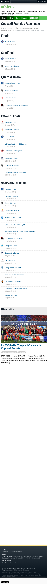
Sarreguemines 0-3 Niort (13, 268)
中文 (9, 30)
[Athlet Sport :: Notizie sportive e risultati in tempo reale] (8, 7)
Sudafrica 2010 (37, 556)
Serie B (41, 11)
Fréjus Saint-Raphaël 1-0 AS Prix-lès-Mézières (20, 231)
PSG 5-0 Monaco (10, 59)
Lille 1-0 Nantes (10, 260)
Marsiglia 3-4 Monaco (12, 129)
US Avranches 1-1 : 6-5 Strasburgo (16, 144)
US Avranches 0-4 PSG (12, 83)
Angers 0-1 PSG (10, 42)
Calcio (3, 11)
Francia (26, 13)
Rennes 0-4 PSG (10, 189)
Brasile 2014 (27, 556)
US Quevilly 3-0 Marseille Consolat (16, 289)
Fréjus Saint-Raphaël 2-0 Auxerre (15, 172)
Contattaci (13, 563)
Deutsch (36, 28)
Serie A (34, 11)
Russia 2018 (18, 556)
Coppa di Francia (21, 18)
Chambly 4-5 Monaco (12, 210)
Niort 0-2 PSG (9, 137)
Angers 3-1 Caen (10, 203)
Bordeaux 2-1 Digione (12, 253)
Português (4, 30)
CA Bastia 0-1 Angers (12, 165)
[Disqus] (24, 444)
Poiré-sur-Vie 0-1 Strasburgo (14, 275)
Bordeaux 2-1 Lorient (11, 158)
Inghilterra (4, 13)
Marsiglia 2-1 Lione (11, 245)
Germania (19, 13)
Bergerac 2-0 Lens (11, 295)
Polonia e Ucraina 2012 (33, 558)
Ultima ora (5, 551)
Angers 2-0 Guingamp (12, 66)
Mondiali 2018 (11, 11)
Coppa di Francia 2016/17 (9, 352)
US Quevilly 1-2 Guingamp (13, 151)
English (19, 28)
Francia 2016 (20, 558)
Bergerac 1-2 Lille (10, 122)
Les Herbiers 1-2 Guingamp (14, 238)
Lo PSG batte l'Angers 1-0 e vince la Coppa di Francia (21, 346)
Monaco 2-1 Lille (10, 98)
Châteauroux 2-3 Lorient (13, 281)
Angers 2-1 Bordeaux (11, 90)
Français (25, 28)
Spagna (11, 13)
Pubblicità (5, 563)
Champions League (24, 11)
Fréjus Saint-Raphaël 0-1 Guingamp (16, 105)
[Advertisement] (23, 391)
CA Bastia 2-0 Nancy (11, 196)
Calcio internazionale (16, 551)
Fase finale (22, 352)
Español (30, 28)
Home (4, 18)
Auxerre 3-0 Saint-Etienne (13, 218)
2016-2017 (34, 18)
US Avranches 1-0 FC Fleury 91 (15, 225)
